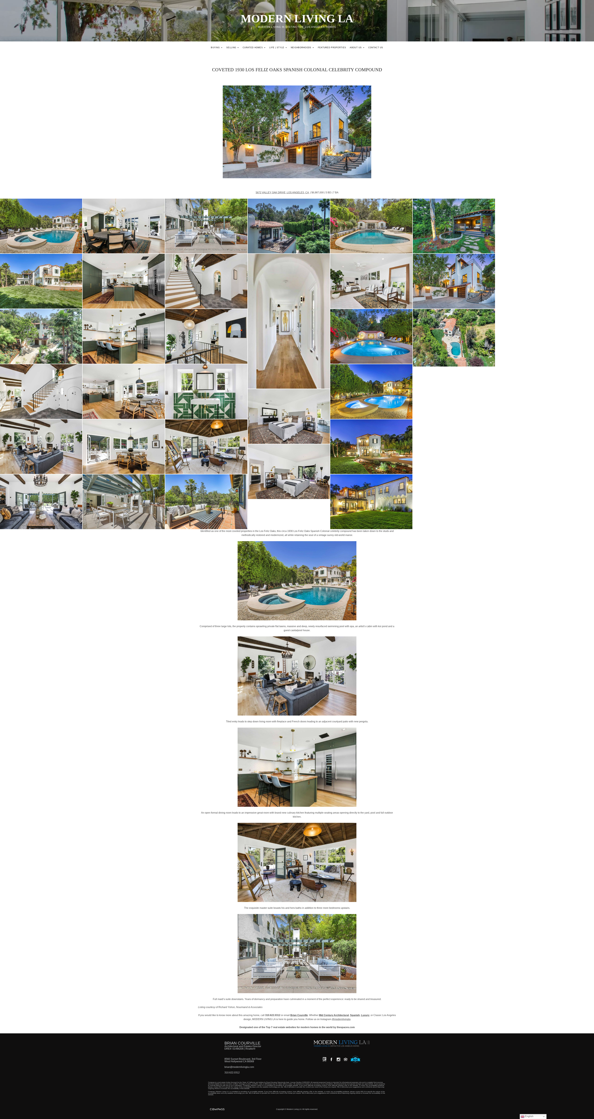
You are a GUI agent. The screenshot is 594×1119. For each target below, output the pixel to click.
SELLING (233, 48)
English (528, 1116)
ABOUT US (358, 48)
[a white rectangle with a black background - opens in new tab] (331, 1059)
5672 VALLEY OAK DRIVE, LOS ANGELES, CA (283, 192)
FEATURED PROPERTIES (332, 47)
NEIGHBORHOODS (303, 48)
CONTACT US (375, 47)
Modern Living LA (297, 18)
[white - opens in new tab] (338, 1059)
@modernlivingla (341, 1019)
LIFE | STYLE (279, 48)
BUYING (217, 48)
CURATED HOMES (255, 48)
